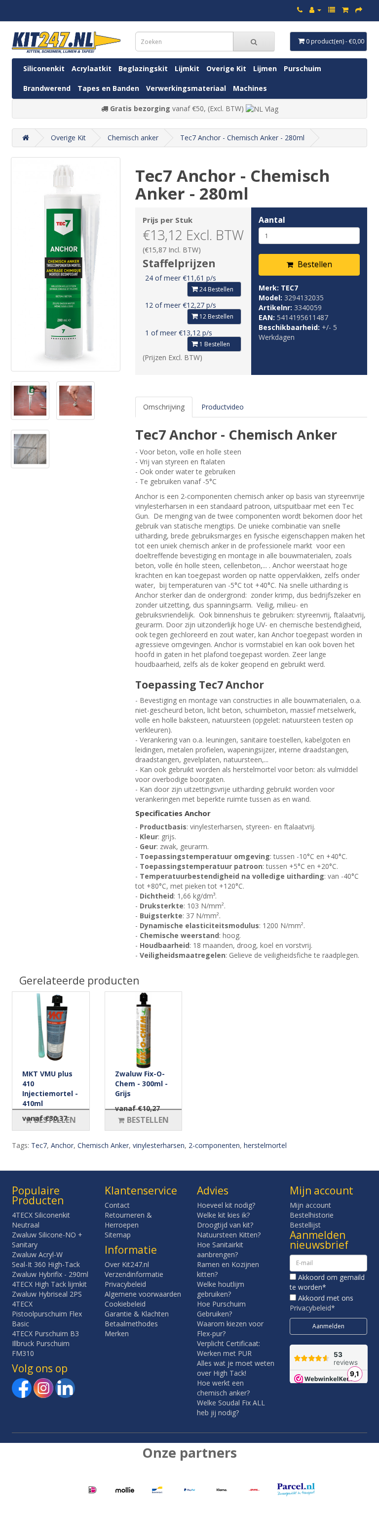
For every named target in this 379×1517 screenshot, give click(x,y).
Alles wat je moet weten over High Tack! (235, 1368)
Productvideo (222, 406)
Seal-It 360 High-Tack (46, 1264)
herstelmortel (265, 1145)
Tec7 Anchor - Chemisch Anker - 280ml (242, 137)
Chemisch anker (133, 137)
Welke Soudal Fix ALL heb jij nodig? (231, 1407)
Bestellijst (305, 1225)
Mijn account (310, 1205)
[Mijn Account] (315, 9)
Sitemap (118, 1234)
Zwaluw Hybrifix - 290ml (50, 1274)
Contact (117, 1205)
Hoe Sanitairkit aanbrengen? (220, 1249)
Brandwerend (47, 88)
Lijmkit (187, 68)
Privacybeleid (125, 1284)
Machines (250, 88)
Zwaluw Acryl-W (37, 1254)
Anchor (62, 1145)
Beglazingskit (143, 68)
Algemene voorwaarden (143, 1294)
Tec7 (39, 1145)
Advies (212, 1190)
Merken (117, 1333)
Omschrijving (164, 406)
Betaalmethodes (131, 1323)
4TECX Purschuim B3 (45, 1333)
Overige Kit (226, 68)
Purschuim (302, 68)
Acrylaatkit (92, 68)
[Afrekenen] (358, 9)
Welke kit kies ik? (223, 1215)
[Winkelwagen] (345, 9)
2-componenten (214, 1145)
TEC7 (289, 287)
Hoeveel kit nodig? (226, 1205)
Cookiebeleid (125, 1304)
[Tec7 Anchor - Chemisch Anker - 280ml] (65, 264)
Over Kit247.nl (127, 1264)
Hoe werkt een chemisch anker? (223, 1387)
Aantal (272, 220)
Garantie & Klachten (137, 1313)
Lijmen (265, 68)
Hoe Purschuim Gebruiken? (221, 1308)
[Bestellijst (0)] (331, 9)
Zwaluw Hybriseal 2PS (47, 1294)
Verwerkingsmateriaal (186, 88)
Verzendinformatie (134, 1274)
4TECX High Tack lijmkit (49, 1284)
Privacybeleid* (312, 1307)
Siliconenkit (44, 68)
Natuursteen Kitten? (229, 1234)
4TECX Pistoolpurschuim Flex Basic (47, 1313)
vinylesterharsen (159, 1145)
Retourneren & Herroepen (128, 1220)
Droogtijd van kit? (225, 1225)
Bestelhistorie (312, 1215)
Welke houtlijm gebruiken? (220, 1289)
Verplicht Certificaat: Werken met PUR (228, 1348)
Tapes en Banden (108, 88)
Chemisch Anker (103, 1145)
